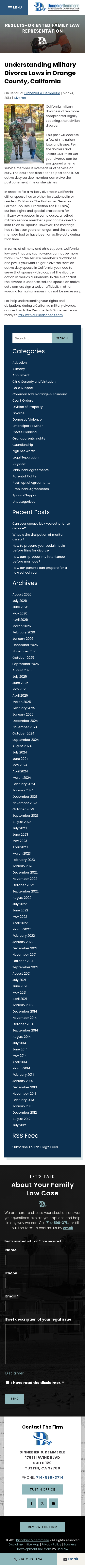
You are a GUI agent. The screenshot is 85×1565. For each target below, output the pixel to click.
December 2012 (24, 1112)
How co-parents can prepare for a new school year (39, 570)
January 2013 (22, 1106)
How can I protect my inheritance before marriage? (38, 559)
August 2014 (21, 1036)
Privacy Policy (51, 1544)
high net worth (23, 451)
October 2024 (23, 733)
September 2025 (25, 664)
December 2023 (25, 796)
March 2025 (21, 702)
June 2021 (19, 986)
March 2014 (21, 1068)
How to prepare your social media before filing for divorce (38, 548)
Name (11, 1249)
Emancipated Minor (27, 426)
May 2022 (19, 916)
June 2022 (20, 910)
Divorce (20, 98)
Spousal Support (25, 495)
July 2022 (19, 904)
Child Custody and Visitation (34, 381)
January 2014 (22, 1081)
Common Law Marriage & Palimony (39, 394)
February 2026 (23, 632)
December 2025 (25, 645)
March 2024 (21, 777)
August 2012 (21, 1119)
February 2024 (23, 784)
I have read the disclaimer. (37, 1383)
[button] (14, 7)
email (68, 1228)
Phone (11, 1273)
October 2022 (23, 885)
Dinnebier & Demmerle (42, 93)
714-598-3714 (58, 1222)
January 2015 (22, 1005)
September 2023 (25, 815)
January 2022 (22, 942)
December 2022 (25, 872)
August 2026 (21, 594)
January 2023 (22, 866)
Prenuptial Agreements (30, 489)
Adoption (19, 362)
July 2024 (19, 752)
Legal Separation (25, 457)
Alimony (18, 369)
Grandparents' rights (28, 438)
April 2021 (19, 999)
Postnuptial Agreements (31, 482)
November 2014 (24, 1017)
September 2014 (25, 1030)
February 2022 (23, 935)
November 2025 (24, 651)
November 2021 (24, 954)
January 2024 (23, 790)
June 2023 (20, 834)
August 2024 (22, 746)
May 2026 (19, 613)
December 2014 (24, 1011)
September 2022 (25, 891)
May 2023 (19, 841)
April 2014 (19, 1062)
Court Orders (22, 400)
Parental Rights (24, 476)
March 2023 (21, 853)
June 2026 (20, 607)
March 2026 (21, 626)
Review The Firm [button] (42, 1527)
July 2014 (19, 1043)
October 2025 (23, 657)
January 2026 (22, 638)
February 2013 (23, 1100)
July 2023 (19, 828)
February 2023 (23, 860)
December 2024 (25, 721)
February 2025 (23, 708)
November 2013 (24, 1093)
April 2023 (20, 847)
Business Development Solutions (46, 1546)
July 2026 (19, 600)
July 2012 (19, 1125)
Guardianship (22, 444)
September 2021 (25, 967)
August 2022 (21, 897)
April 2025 (20, 695)
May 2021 (19, 992)
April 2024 (20, 771)
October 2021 (22, 961)
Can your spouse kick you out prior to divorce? (41, 526)
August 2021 (21, 973)
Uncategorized (23, 501)
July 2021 (19, 980)
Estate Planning (24, 432)
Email (11, 1296)
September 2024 (25, 739)
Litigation (19, 463)
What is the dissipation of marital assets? (37, 537)
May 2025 (19, 689)
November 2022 (24, 878)
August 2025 (21, 670)
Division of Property (27, 407)
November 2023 (24, 803)
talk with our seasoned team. (40, 315)
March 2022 (21, 929)
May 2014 (19, 1055)
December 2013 (24, 1087)
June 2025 (20, 683)
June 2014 (20, 1049)
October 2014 (23, 1024)
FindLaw (62, 1549)
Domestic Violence (27, 419)
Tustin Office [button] (42, 1489)
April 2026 (20, 619)
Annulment (21, 375)
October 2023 (23, 809)
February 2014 (23, 1074)
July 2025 (19, 676)
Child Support (23, 388)
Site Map (32, 1544)
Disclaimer (14, 1373)
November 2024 (25, 727)
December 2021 (24, 948)
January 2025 (22, 714)
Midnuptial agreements (30, 470)
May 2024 (19, 765)
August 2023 (21, 822)
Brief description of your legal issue (38, 1319)
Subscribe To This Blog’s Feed (35, 1147)
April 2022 (20, 923)
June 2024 (20, 758)
